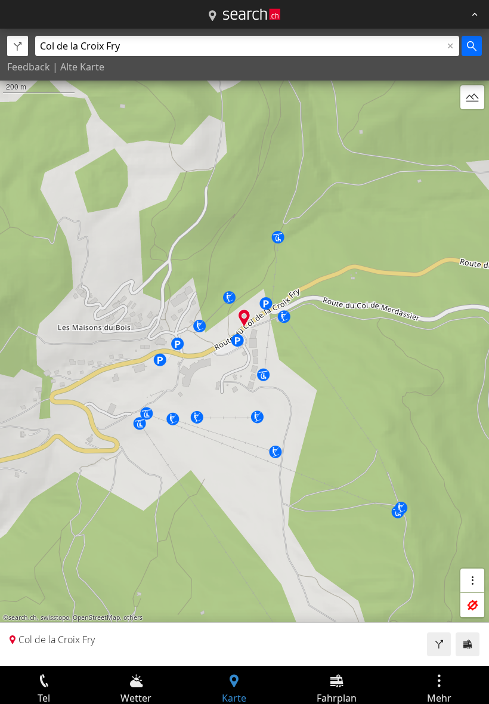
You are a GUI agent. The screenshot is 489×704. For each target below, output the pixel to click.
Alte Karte (82, 66)
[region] (244, 347)
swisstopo (55, 617)
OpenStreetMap (96, 617)
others (133, 617)
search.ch (22, 617)
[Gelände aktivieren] (472, 97)
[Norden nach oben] (472, 126)
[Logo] (251, 14)
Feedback (28, 66)
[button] (244, 317)
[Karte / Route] (212, 16)
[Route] (439, 644)
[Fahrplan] (467, 644)
